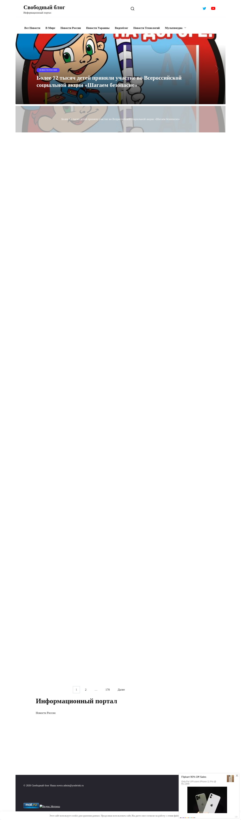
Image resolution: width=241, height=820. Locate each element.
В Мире (50, 27)
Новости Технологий (146, 27)
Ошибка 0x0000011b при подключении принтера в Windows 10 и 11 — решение (64, 236)
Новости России (71, 27)
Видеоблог (121, 27)
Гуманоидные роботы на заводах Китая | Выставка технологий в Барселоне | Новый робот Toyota (65, 428)
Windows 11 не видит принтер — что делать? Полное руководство (129, 236)
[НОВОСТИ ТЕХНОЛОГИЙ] (133, 182)
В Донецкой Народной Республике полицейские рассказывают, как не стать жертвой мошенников (128, 539)
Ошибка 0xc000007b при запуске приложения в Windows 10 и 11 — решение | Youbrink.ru (127, 195)
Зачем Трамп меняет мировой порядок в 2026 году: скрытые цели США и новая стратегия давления (65, 285)
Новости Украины (98, 27)
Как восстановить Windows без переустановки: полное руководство (129, 325)
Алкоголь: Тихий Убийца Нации (126, 571)
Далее (121, 689)
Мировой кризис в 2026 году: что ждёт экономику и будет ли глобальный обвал (133, 278)
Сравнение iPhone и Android (122, 651)
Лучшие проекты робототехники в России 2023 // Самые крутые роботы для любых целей (62, 539)
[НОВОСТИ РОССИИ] (65, 313)
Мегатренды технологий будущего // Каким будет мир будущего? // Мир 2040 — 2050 (64, 618)
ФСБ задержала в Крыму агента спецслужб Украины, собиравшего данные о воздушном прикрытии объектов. (59, 198)
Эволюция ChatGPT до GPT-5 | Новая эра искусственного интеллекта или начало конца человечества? (62, 666)
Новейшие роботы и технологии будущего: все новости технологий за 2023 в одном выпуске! (129, 488)
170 (108, 689)
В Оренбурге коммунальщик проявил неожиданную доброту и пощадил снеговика (62, 327)
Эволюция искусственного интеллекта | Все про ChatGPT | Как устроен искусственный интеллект (64, 488)
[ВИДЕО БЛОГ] (65, 182)
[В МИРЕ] (65, 272)
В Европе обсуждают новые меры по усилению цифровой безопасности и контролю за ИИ (61, 383)
